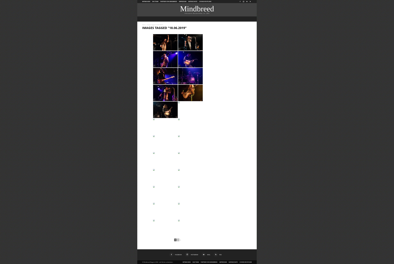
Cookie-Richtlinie (205, 1)
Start (143, 25)
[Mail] (246, 1)
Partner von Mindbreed (168, 1)
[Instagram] (243, 1)
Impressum (182, 1)
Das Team (155, 1)
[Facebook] (240, 1)
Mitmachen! (146, 1)
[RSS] (250, 1)
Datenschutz (192, 1)
